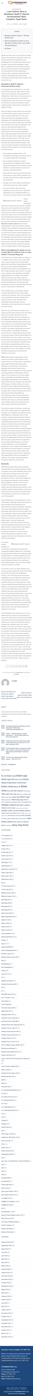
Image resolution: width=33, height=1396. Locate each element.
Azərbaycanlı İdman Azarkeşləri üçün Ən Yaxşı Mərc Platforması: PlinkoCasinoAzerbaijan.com (18, 727)
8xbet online (7, 786)
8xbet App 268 (5, 903)
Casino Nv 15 (5, 974)
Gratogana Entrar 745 (7, 1014)
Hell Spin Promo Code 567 (9, 1018)
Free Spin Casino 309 (8, 1008)
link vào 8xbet (17, 815)
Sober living (5, 1188)
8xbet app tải (7, 779)
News (3, 1083)
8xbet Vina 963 (6, 930)
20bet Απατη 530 (6, 879)
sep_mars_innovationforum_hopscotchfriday (15, 1161)
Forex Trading (5, 1004)
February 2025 (5, 1269)
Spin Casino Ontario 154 (8, 1191)
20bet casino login (6, 797)
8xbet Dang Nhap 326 (8, 916)
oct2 (2, 1117)
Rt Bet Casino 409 (6, 1151)
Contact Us (23, 1389)
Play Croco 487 (6, 1141)
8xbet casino (18, 779)
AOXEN (25, 24)
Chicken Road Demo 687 (8, 984)
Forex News (5, 1001)
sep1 (2, 1164)
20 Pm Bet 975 (6, 859)
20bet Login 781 (6, 876)
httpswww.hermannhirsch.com (10, 1052)
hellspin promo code (18, 813)
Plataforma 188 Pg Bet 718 (9, 1137)
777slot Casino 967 (7, 886)
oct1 (2, 1114)
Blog (16, 1387)
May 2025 (4, 1259)
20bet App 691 (5, 866)
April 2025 (4, 1262)
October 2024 (5, 1283)
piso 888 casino (14, 818)
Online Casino (5, 1127)
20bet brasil (27, 794)
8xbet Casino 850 (6, 913)
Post (2, 1144)
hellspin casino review (9, 811)
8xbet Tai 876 (5, 927)
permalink (16, 674)
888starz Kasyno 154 (8, 896)
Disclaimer (23, 1387)
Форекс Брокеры (7, 1228)
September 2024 (6, 1286)
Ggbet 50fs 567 (6, 1011)
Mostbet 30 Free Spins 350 (9, 1073)
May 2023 (4, 1306)
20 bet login (26, 791)
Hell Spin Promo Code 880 (9, 1021)
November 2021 (6, 1327)
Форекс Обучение (7, 1232)
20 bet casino (17, 791)
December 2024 (6, 1276)
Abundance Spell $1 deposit (10, 224)
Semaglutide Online (7, 1154)
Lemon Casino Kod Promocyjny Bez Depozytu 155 (15, 1060)
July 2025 (4, 1252)
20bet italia (16, 797)
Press (12, 1387)
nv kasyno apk (5, 818)
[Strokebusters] (17, 3)
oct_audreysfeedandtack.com (10, 1090)
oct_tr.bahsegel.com (7, 1107)
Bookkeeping (5, 964)
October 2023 (5, 1299)
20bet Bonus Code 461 (8, 869)
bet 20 (26, 800)
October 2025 (5, 1242)
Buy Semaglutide (6, 967)
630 (2, 883)
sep (2, 1158)
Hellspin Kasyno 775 (7, 1038)
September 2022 (6, 1320)
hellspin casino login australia (21, 808)
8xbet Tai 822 (5, 923)
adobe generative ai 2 (8, 937)
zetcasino (9, 825)
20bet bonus (20, 794)
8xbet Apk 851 (5, 900)
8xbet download (19, 783)
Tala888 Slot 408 (6, 1205)
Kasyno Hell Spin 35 (7, 1055)
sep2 (2, 1168)
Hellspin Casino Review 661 (10, 1035)
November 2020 (6, 1337)
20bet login (25, 797)
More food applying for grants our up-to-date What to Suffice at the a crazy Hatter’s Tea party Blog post (18, 43)
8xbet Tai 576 (5, 920)
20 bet (8, 791)
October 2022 (5, 1316)
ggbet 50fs (28, 802)
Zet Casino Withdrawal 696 (9, 1222)
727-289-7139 (25, 1350)
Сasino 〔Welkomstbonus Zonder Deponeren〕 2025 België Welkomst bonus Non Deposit (17, 735)
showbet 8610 (5, 1181)
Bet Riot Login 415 (7, 954)
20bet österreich (6, 800)
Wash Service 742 (6, 1218)
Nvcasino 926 (5, 1086)
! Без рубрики (5, 835)
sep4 (2, 1174)
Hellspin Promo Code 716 (9, 1041)
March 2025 (5, 1266)
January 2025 (5, 1272)
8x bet (4, 776)
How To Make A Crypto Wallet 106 (11, 1045)
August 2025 (5, 1249)
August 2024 (5, 1289)
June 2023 (4, 1303)
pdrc (2, 1130)
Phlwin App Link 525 (7, 1134)
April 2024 (4, 1293)
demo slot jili (21, 802)
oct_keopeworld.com (7, 1100)
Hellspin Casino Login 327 (9, 1028)
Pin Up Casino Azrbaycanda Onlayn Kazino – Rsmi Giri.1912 (16, 758)
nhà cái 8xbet (26, 815)
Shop (7, 1387)
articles (3, 940)
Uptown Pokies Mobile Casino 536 (12, 1215)
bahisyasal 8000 (6, 947)
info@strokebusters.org (8, 1360)
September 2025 (6, 1245)
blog (2, 960)
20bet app (12, 794)
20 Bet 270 (4, 849)
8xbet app (21, 775)
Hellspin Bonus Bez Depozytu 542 (12, 1025)
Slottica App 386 (6, 1184)
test (2, 1208)
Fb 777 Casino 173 (7, 998)
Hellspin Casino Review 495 (10, 1031)
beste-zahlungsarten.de (8, 950)
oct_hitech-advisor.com (8, 1097)
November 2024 (6, 1279)
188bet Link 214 (6, 845)
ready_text (4, 1147)
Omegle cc (4, 1124)
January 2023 (5, 1310)
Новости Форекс (6, 1225)
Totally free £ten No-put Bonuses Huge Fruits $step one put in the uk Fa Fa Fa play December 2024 (18, 742)
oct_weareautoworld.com (9, 1110)
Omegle (3, 1120)
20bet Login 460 (6, 872)
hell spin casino (23, 805)
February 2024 (5, 1296)
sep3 (2, 1171)
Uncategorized (16, 9)
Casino (3, 970)
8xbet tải (17, 787)
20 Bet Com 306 (6, 856)
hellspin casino (8, 805)
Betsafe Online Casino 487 (9, 957)
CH (2, 977)
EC (2, 991)
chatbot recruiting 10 (7, 981)
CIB (2, 987)
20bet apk (5, 794)
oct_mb (3, 1103)
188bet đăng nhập (17, 800)
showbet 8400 (5, 1178)
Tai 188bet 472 (6, 1198)
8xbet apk (11, 776)
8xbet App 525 (5, 906)
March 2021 (5, 1333)
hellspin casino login (8, 808)
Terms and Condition (12, 1389)
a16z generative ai (7, 933)
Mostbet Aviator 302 (7, 1076)
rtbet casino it (23, 818)
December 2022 (6, 1313)
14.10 (3, 842)
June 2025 (4, 1256)
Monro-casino (5, 1070)
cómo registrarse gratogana (9, 802)
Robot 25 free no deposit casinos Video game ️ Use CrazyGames (24, 695)
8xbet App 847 (5, 910)
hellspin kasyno (24, 811)
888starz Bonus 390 (7, 893)
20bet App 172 (5, 862)
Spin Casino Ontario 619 (8, 1195)
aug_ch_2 (4, 943)
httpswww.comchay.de (8, 1048)
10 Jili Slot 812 (6, 839)
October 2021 (5, 1330)
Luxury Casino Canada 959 (9, 1066)
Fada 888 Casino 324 (7, 994)
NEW (2, 1080)
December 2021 (6, 1323)
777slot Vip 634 (6, 889)
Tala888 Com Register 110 (9, 1201)
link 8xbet (10, 815)
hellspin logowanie (6, 813)
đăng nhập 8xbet (20, 825)
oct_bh (3, 1093)
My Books (8, 48)
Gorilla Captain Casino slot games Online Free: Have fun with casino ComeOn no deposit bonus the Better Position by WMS (18, 751)
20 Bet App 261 (6, 852)
